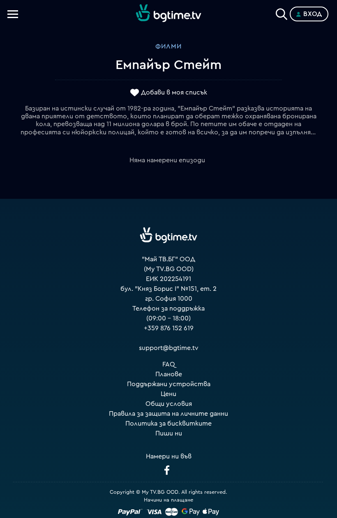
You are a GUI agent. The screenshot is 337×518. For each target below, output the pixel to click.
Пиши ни (168, 433)
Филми (168, 46)
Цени (168, 394)
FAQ (168, 364)
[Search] (281, 12)
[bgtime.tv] (168, 235)
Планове (168, 374)
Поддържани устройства (168, 384)
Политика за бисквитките (168, 423)
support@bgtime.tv (169, 348)
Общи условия (168, 404)
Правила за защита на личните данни (168, 413)
